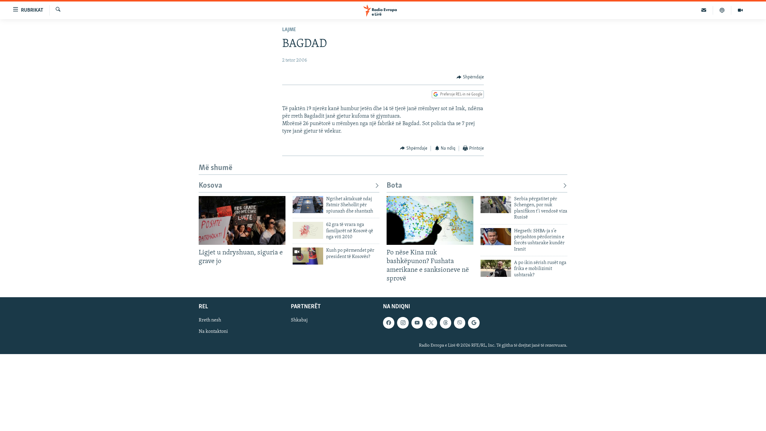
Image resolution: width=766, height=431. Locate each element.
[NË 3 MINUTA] (704, 10)
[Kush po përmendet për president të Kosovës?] (308, 256)
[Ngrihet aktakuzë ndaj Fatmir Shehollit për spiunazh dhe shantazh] (308, 204)
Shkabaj (299, 320)
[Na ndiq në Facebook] (388, 322)
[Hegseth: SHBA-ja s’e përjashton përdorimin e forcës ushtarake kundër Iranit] (496, 236)
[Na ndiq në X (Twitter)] (431, 322)
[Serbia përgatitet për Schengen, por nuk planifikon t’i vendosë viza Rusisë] (496, 204)
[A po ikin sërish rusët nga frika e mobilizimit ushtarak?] (496, 268)
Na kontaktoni (213, 331)
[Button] (470, 77)
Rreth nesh (210, 320)
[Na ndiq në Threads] (445, 322)
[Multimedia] (740, 10)
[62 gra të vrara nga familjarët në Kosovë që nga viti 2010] (308, 230)
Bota (394, 186)
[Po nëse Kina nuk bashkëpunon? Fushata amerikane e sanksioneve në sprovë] (430, 220)
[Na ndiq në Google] (473, 322)
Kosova (210, 186)
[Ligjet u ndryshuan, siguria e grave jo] (242, 220)
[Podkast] (722, 10)
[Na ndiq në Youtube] (417, 322)
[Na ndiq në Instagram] (402, 322)
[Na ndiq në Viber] (459, 322)
